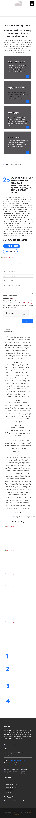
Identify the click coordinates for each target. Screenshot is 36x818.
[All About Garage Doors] (18, 4)
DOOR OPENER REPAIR (11, 784)
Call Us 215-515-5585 (18, 13)
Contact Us (8, 793)
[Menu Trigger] (32, 3)
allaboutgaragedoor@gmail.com (16, 760)
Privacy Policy (27, 303)
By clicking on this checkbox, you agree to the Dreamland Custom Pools (18, 302)
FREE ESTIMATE (9, 790)
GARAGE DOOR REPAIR (11, 782)
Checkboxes (8, 299)
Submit (27, 321)
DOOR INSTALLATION (11, 787)
